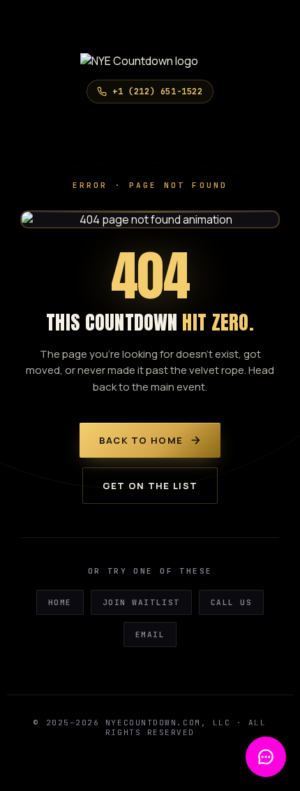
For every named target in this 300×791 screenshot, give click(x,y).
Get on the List (150, 485)
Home (60, 602)
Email (150, 634)
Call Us (232, 602)
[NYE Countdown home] (150, 60)
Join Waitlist (141, 602)
